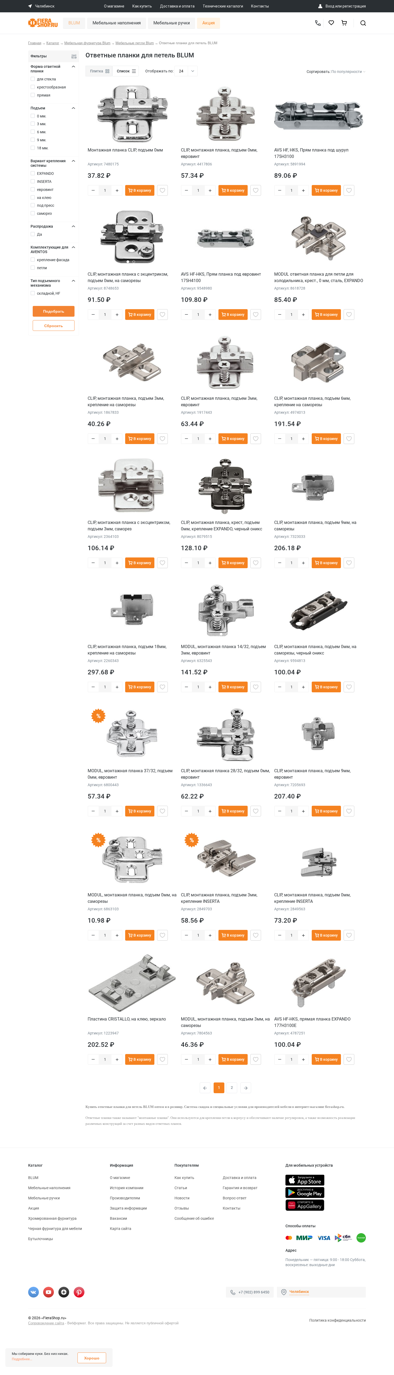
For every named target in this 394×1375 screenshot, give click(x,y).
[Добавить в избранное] (162, 190)
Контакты (260, 6)
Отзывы (181, 1208)
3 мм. (41, 124)
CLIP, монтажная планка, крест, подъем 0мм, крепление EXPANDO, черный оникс (221, 525)
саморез (44, 213)
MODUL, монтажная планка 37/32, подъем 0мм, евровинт (130, 774)
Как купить (142, 6)
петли (42, 268)
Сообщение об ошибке (194, 1218)
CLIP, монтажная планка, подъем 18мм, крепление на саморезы (127, 650)
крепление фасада (53, 260)
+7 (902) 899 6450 (254, 1292)
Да (39, 234)
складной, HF (48, 293)
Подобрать (53, 311)
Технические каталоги (223, 6)
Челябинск (299, 1291)
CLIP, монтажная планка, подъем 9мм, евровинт (312, 774)
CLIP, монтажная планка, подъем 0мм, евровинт (219, 153)
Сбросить (53, 326)
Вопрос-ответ (235, 1198)
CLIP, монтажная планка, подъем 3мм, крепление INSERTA (219, 898)
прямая (43, 95)
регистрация (354, 6)
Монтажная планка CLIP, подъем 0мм (125, 150)
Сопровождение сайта (46, 1323)
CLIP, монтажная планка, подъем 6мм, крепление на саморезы (312, 401)
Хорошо (91, 1358)
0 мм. (41, 116)
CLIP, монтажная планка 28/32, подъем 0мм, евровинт (225, 774)
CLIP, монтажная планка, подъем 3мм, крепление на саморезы (126, 401)
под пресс (45, 205)
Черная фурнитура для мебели (55, 1228)
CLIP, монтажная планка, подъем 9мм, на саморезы (315, 525)
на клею (44, 197)
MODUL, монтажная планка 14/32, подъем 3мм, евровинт (223, 650)
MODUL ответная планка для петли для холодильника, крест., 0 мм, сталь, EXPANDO (318, 277)
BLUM (74, 22)
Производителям (125, 1198)
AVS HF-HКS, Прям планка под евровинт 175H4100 (221, 277)
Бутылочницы (40, 1239)
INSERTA (44, 181)
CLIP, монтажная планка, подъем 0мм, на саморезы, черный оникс (315, 650)
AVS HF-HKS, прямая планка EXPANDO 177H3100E (312, 1022)
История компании (126, 1188)
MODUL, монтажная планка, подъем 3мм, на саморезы (225, 1022)
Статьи (180, 1188)
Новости (181, 1198)
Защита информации (128, 1208)
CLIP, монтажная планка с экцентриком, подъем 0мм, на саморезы (128, 277)
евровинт (45, 189)
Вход (330, 6)
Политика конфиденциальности (337, 1320)
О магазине (114, 6)
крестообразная (51, 87)
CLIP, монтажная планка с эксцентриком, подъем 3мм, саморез (129, 525)
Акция (208, 22)
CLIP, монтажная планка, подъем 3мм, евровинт (219, 401)
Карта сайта (120, 1228)
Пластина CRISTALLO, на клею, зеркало (127, 1019)
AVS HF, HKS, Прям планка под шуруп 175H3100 (311, 153)
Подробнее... (22, 1359)
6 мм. (41, 132)
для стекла (46, 79)
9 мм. (41, 140)
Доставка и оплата (177, 6)
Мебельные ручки (171, 22)
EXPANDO (45, 173)
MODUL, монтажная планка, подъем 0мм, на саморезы (132, 898)
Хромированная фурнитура (52, 1218)
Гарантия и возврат (240, 1188)
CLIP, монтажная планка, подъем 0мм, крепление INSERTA (312, 898)
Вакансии (118, 1218)
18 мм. (43, 148)
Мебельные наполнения (116, 22)
